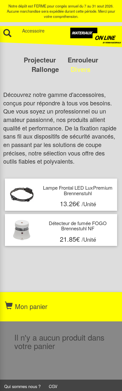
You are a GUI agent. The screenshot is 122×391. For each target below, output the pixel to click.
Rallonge (46, 69)
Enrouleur (83, 59)
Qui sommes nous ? (22, 386)
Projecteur (41, 59)
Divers (80, 69)
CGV (53, 386)
